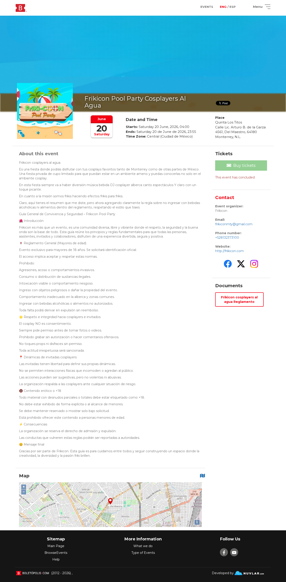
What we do (143, 546)
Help (56, 559)
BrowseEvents (55, 553)
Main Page (55, 546)
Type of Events (143, 553)
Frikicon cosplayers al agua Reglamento (239, 299)
